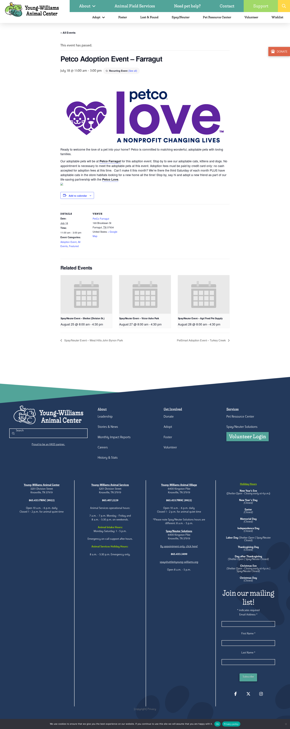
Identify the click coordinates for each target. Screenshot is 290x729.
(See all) (132, 70)
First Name (248, 633)
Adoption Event (68, 242)
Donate (169, 416)
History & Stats (108, 457)
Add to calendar (78, 195)
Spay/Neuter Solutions (241, 427)
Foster (168, 437)
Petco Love (110, 179)
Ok (217, 724)
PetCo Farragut (101, 218)
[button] (284, 6)
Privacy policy (231, 724)
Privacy (152, 709)
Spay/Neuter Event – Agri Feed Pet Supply (200, 318)
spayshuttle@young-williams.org (179, 562)
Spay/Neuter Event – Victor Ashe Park (139, 318)
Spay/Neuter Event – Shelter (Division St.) (82, 318)
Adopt (168, 427)
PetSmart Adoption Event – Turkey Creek (201, 340)
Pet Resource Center (240, 416)
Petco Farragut (110, 161)
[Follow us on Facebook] (235, 694)
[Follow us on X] (248, 694)
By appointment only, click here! (179, 546)
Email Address (248, 614)
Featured (74, 246)
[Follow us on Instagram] (261, 694)
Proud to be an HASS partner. (48, 444)
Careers (103, 447)
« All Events (68, 33)
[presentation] (86, 294)
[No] (285, 724)
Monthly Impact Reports (114, 437)
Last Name (248, 652)
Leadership (105, 416)
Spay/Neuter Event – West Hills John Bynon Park (93, 340)
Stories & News (108, 427)
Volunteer (170, 447)
